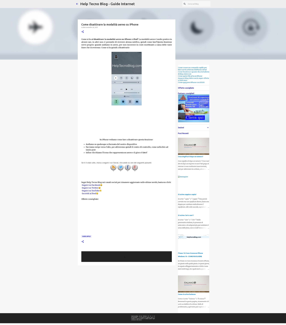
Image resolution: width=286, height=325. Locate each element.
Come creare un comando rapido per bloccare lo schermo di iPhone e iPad (192, 69)
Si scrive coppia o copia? (187, 194)
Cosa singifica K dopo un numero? (190, 156)
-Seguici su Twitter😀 (91, 188)
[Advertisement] (126, 121)
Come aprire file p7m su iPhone (190, 76)
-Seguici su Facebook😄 (91, 185)
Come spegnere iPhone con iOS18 (191, 82)
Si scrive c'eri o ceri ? (186, 215)
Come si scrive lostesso (187, 294)
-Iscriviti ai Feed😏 (89, 193)
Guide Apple (86, 236)
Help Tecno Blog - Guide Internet (107, 4)
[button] (82, 31)
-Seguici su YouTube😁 (91, 191)
